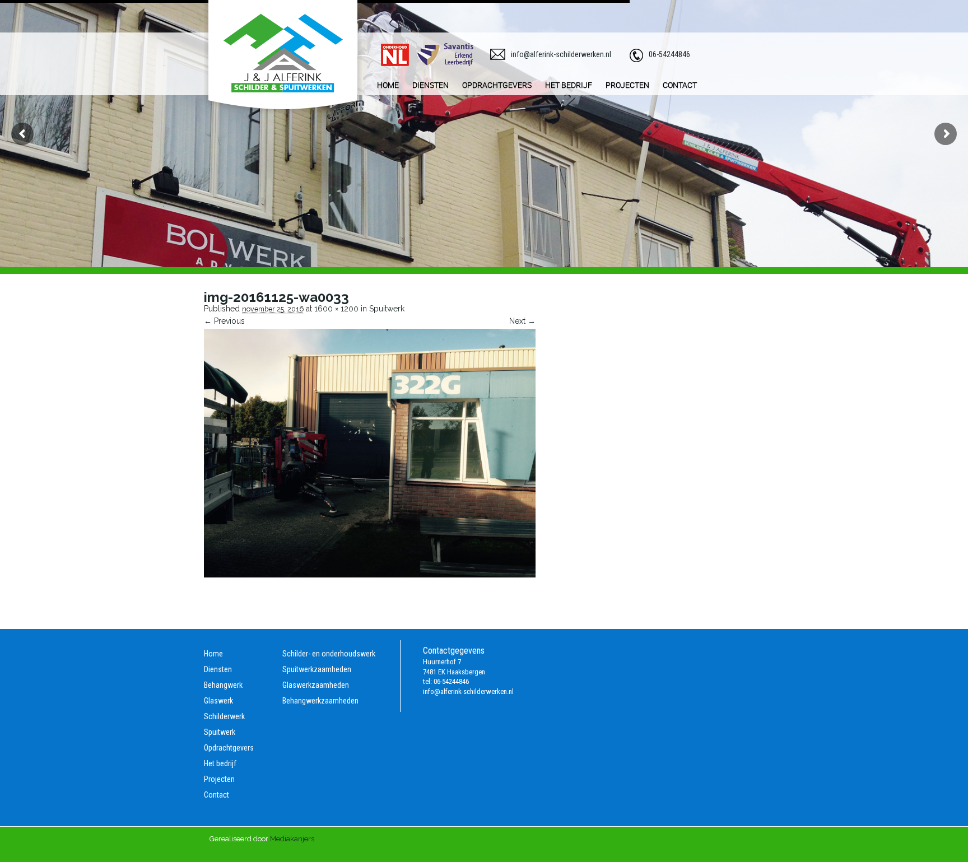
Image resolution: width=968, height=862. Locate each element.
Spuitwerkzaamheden (316, 669)
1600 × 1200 (336, 308)
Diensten (218, 669)
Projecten (219, 779)
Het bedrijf (220, 763)
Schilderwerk (224, 716)
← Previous (224, 320)
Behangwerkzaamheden (320, 700)
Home (213, 653)
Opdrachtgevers (229, 747)
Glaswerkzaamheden (315, 685)
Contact (216, 794)
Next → (522, 320)
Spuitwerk (386, 308)
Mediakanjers (292, 839)
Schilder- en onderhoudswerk (328, 653)
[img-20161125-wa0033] (370, 574)
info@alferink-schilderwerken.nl (561, 54)
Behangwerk (223, 685)
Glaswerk (218, 700)
